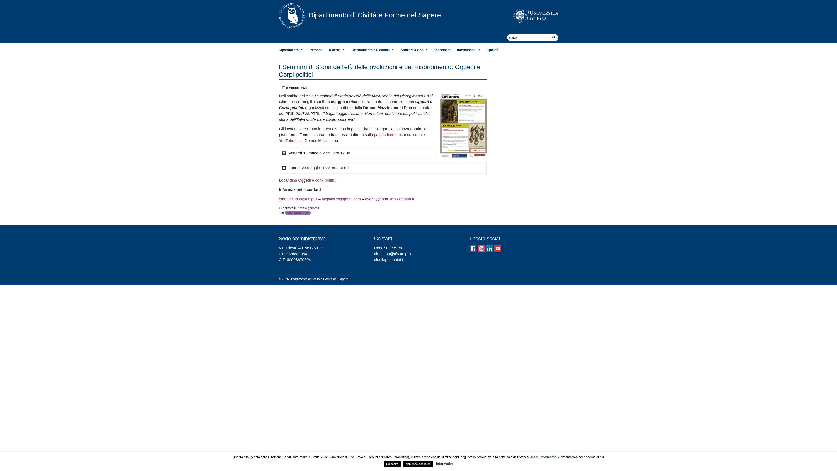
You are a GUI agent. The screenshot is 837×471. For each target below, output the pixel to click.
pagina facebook (388, 135)
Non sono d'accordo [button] (418, 464)
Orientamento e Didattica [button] (371, 50)
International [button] (466, 50)
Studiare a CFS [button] (412, 50)
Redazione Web (388, 248)
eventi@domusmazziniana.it (389, 199)
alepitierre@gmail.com (341, 199)
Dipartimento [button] (289, 50)
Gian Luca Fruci (298, 212)
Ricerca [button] (334, 50)
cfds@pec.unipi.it (389, 260)
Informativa (444, 464)
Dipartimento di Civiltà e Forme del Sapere (374, 15)
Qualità (492, 50)
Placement (443, 50)
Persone (316, 50)
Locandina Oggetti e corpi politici (307, 180)
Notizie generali (308, 208)
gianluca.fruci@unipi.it (298, 199)
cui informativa (546, 457)
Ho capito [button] (392, 464)
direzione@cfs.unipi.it (392, 254)
